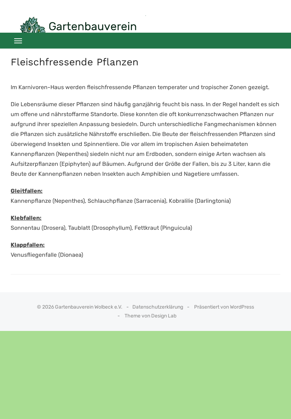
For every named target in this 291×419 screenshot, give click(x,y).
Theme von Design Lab (150, 316)
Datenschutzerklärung (157, 307)
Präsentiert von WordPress (224, 307)
